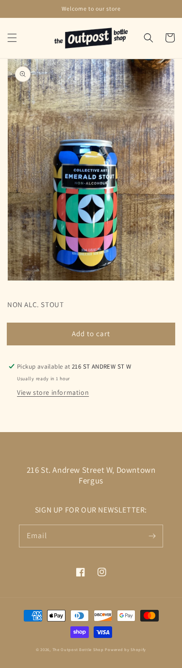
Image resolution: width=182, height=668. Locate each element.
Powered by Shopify (125, 649)
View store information (53, 392)
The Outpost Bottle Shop (78, 649)
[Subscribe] (152, 535)
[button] (12, 37)
